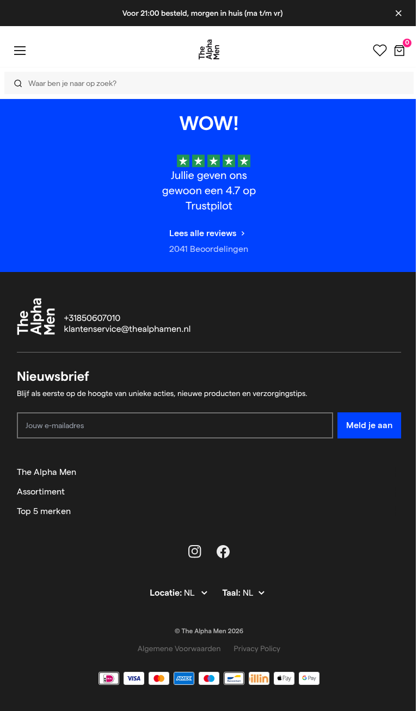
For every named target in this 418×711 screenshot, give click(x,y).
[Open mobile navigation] (19, 50)
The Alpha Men (46, 472)
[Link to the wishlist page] (380, 50)
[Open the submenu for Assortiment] (396, 491)
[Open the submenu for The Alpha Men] (396, 472)
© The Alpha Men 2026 (209, 631)
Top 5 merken (44, 511)
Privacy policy (257, 648)
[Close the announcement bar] (398, 13)
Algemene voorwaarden (179, 648)
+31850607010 (92, 318)
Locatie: (167, 593)
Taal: (232, 593)
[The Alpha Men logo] (209, 49)
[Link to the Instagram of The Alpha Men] (194, 551)
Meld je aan (369, 425)
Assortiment (41, 491)
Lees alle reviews (202, 233)
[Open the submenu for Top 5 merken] (396, 511)
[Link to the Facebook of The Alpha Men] (223, 551)
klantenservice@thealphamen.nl (127, 329)
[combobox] (206, 83)
